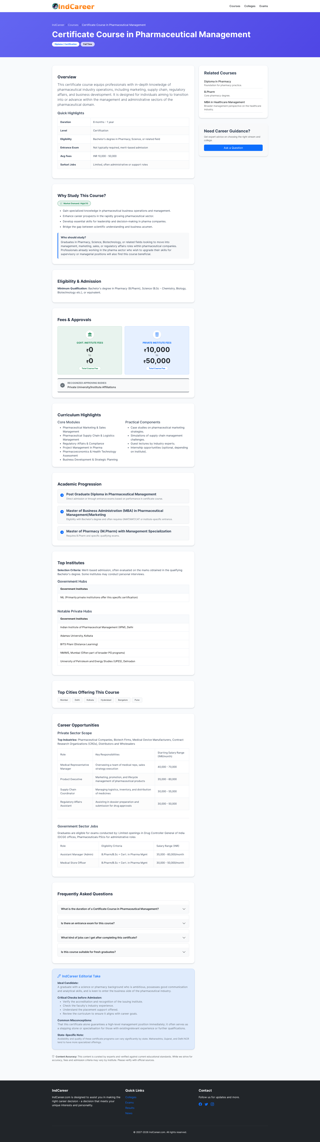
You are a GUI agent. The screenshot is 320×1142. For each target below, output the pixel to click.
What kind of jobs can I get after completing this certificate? (99, 937)
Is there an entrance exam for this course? (88, 923)
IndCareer (58, 25)
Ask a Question (233, 147)
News (128, 1113)
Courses (235, 6)
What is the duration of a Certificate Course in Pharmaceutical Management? (110, 908)
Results (129, 1107)
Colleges (250, 6)
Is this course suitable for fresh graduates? (88, 952)
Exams (264, 6)
